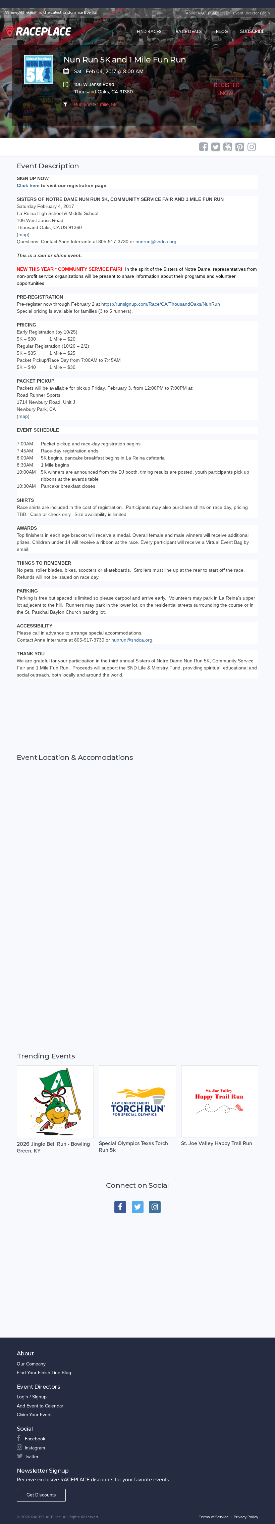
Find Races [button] (149, 31)
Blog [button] (222, 31)
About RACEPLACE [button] (203, 13)
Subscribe (252, 31)
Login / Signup (32, 1397)
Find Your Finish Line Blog (44, 1373)
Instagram (35, 1448)
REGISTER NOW (226, 89)
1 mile (103, 104)
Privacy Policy (246, 1517)
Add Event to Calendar (40, 1406)
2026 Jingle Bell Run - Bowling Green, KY (53, 1147)
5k (114, 104)
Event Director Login (251, 13)
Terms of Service (214, 1517)
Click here (28, 185)
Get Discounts (41, 1495)
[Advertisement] (137, 715)
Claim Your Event (34, 1415)
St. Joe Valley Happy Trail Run (216, 1143)
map (23, 234)
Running (83, 104)
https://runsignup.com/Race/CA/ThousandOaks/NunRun (160, 304)
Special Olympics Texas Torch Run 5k (133, 1146)
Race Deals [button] (189, 31)
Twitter (32, 1457)
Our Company (31, 1364)
